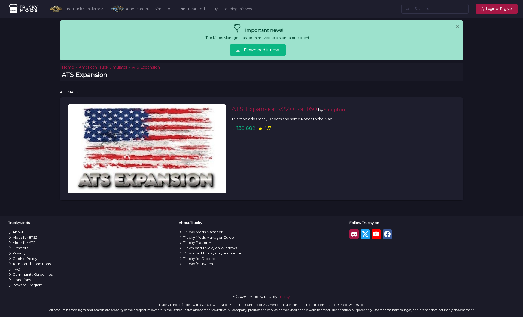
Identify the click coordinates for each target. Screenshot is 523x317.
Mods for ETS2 (25, 237)
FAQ (16, 269)
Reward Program (28, 285)
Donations (22, 280)
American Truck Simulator (103, 67)
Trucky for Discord (199, 258)
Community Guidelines (33, 274)
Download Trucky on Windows (210, 248)
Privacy (19, 253)
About (18, 232)
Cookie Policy (25, 258)
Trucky (284, 296)
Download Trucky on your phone (212, 253)
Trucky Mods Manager (203, 232)
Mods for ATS (24, 242)
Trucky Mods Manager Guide (208, 237)
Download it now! (262, 50)
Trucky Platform (197, 242)
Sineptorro (336, 109)
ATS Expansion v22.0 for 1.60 (274, 109)
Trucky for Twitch (198, 264)
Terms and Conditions (32, 264)
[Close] (457, 27)
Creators (20, 248)
